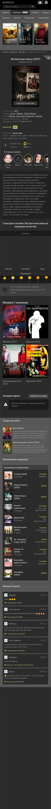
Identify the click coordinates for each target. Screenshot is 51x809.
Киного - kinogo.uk (10, 52)
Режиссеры (29, 17)
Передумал (25, 273)
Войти (40, 2)
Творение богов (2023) (16, 634)
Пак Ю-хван (18, 133)
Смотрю (8, 269)
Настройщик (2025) (14, 603)
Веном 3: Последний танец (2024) (20, 665)
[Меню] (46, 2)
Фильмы (45, 12)
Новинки (35, 12)
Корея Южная (30, 113)
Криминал (30, 116)
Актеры (17, 17)
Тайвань (19, 113)
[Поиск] (32, 6)
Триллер (38, 116)
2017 (16, 110)
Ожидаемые (44, 17)
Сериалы (6, 17)
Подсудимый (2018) (14, 617)
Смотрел (26, 269)
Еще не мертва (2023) (15, 682)
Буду (43, 269)
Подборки (17, 12)
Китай (12, 113)
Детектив (20, 116)
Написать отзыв (38, 396)
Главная (5, 12)
